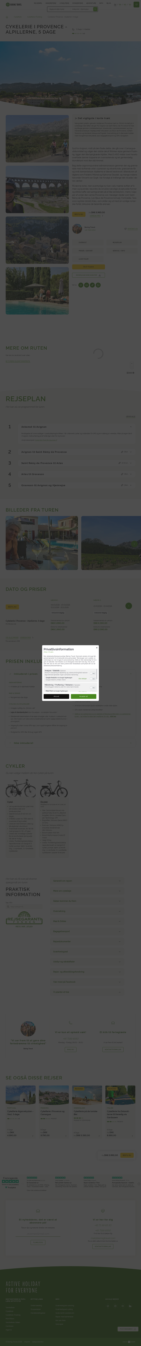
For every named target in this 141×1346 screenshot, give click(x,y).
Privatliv (51, 652)
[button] (91, 673)
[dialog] (70, 673)
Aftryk (45, 652)
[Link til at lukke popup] (96, 648)
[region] (70, 680)
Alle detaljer (83, 678)
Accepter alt (83, 696)
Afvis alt (56, 696)
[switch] (93, 673)
